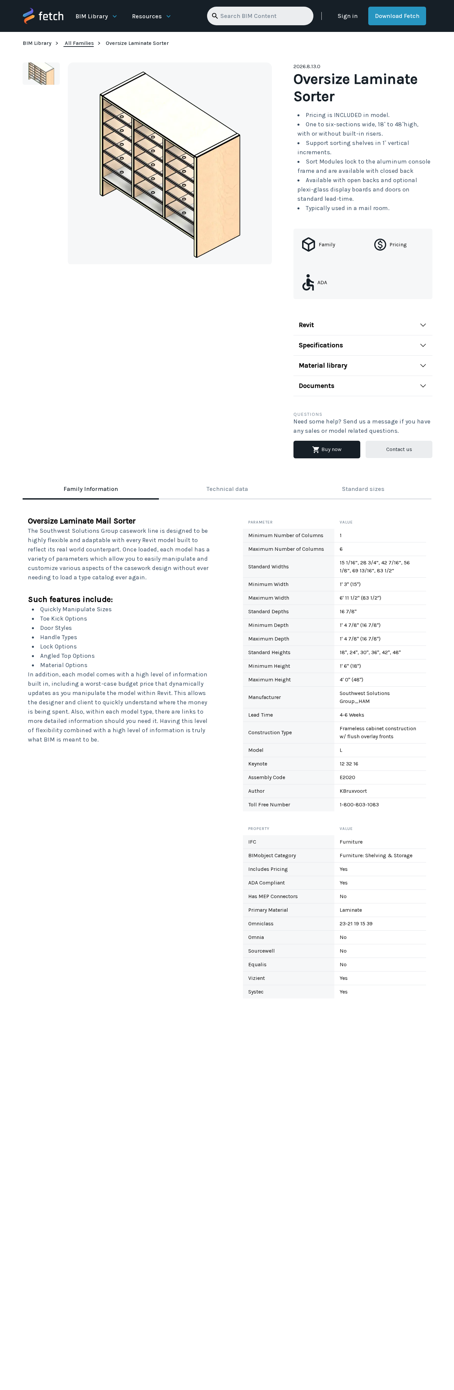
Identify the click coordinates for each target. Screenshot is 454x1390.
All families (79, 43)
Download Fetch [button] (397, 16)
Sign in (348, 16)
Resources (147, 16)
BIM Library (91, 16)
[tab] (91, 490)
